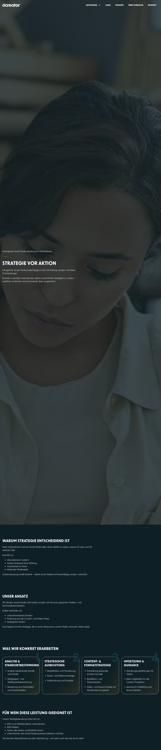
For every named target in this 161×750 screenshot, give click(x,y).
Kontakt (152, 5)
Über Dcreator (135, 5)
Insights (119, 5)
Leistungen (91, 5)
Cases (108, 5)
